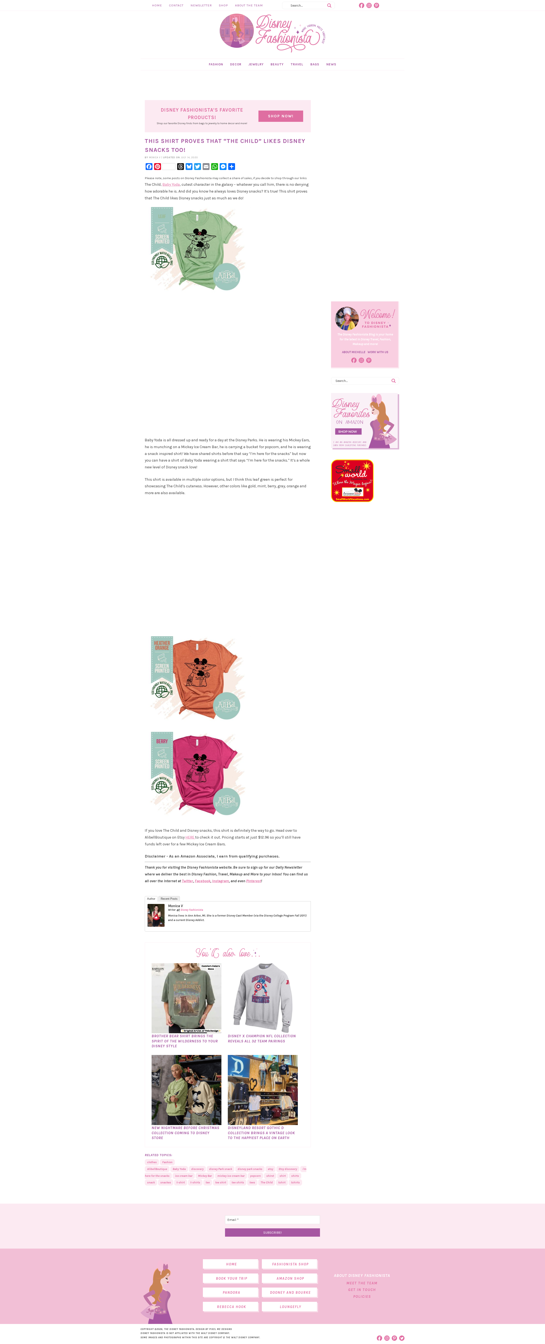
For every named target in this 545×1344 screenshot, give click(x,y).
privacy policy (289, 705)
